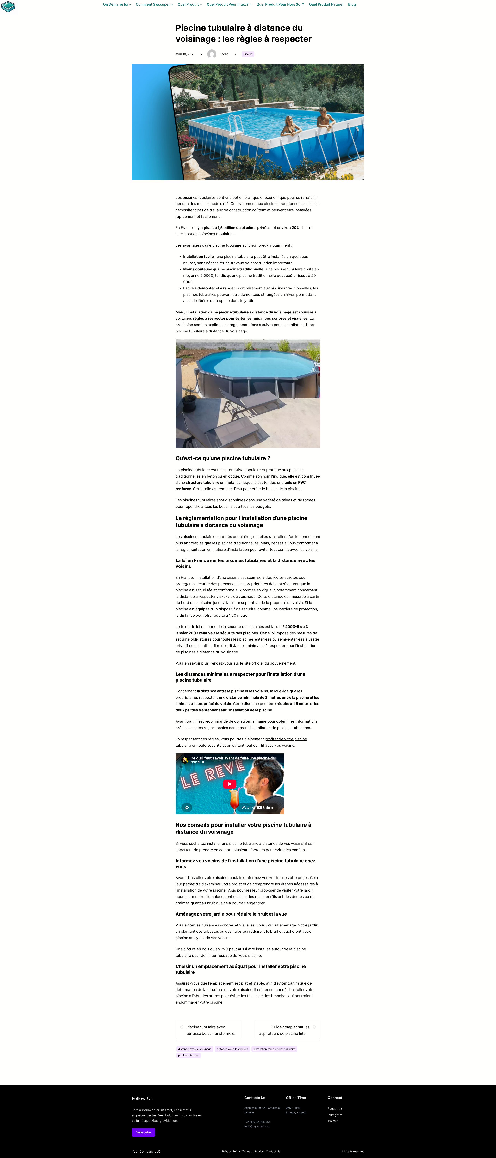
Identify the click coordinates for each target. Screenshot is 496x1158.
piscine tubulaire (188, 1055)
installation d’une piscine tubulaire (274, 1048)
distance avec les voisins (232, 1048)
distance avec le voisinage (194, 1048)
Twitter (333, 1121)
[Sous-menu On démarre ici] (130, 4)
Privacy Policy (231, 1151)
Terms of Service (253, 1151)
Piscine (248, 54)
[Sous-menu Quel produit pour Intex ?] (251, 4)
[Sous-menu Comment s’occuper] (172, 4)
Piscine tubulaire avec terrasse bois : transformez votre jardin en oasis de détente (210, 1031)
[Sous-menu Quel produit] (201, 4)
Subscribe (143, 1132)
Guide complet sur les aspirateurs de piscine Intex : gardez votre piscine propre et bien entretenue (284, 1031)
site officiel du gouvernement (269, 663)
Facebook (335, 1109)
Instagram (335, 1115)
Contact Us (273, 1151)
